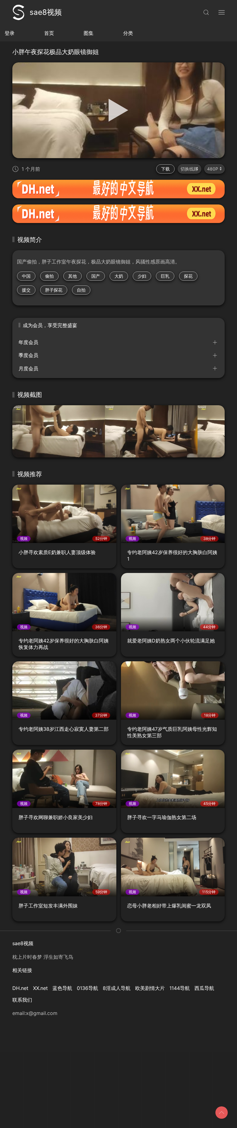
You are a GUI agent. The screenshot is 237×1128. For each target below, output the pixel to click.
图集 (89, 33)
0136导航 (87, 988)
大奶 (118, 276)
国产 (95, 276)
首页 (49, 33)
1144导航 (179, 988)
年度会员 (28, 342)
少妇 (142, 276)
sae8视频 (46, 12)
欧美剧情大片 (150, 988)
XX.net (40, 988)
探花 (188, 276)
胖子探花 (53, 290)
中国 (26, 276)
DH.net (20, 988)
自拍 (81, 290)
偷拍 (49, 276)
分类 (128, 33)
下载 (165, 168)
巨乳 (165, 276)
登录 (10, 33)
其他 (72, 276)
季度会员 (28, 355)
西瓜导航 (204, 988)
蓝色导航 (62, 988)
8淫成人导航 (117, 988)
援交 (26, 290)
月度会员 (28, 368)
